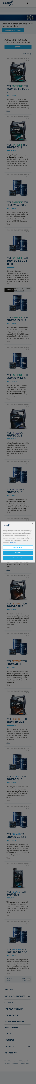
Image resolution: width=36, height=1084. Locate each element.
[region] (18, 542)
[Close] (32, 524)
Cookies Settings (18, 547)
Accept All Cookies (18, 558)
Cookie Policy (13, 542)
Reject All (18, 553)
